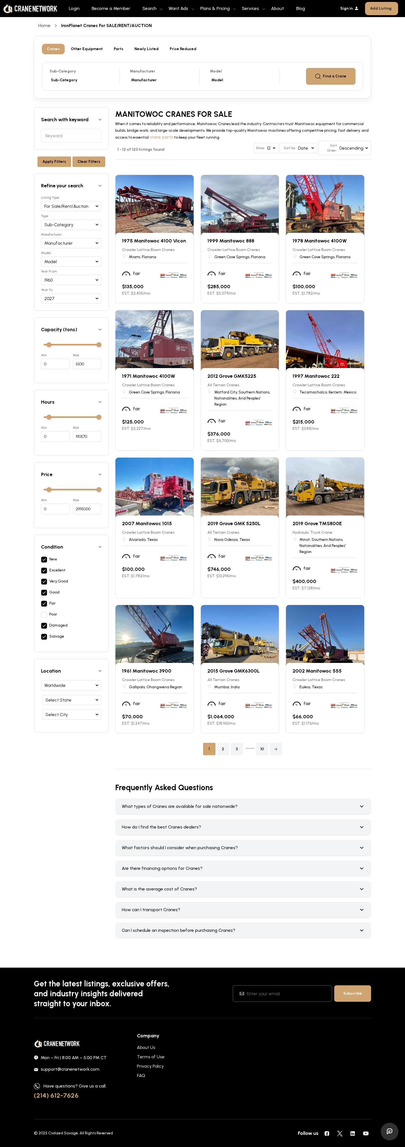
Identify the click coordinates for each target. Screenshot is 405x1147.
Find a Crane (334, 76)
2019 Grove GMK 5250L (233, 523)
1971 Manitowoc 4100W (148, 376)
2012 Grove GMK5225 (231, 376)
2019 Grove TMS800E (317, 523)
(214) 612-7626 (56, 1095)
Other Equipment (87, 49)
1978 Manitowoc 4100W (320, 241)
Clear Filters (88, 161)
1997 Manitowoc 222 (316, 376)
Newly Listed (146, 49)
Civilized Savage (63, 1133)
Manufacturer (142, 71)
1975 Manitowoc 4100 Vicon (154, 241)
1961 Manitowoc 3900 (146, 671)
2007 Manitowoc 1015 (147, 523)
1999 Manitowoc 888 (230, 241)
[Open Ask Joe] (389, 1131)
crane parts (161, 137)
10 (262, 749)
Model (216, 71)
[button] (276, 749)
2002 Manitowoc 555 (317, 671)
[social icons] (326, 1133)
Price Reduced (183, 49)
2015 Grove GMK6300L (233, 671)
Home (44, 25)
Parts (118, 49)
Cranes (53, 49)
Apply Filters (54, 161)
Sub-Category (63, 71)
